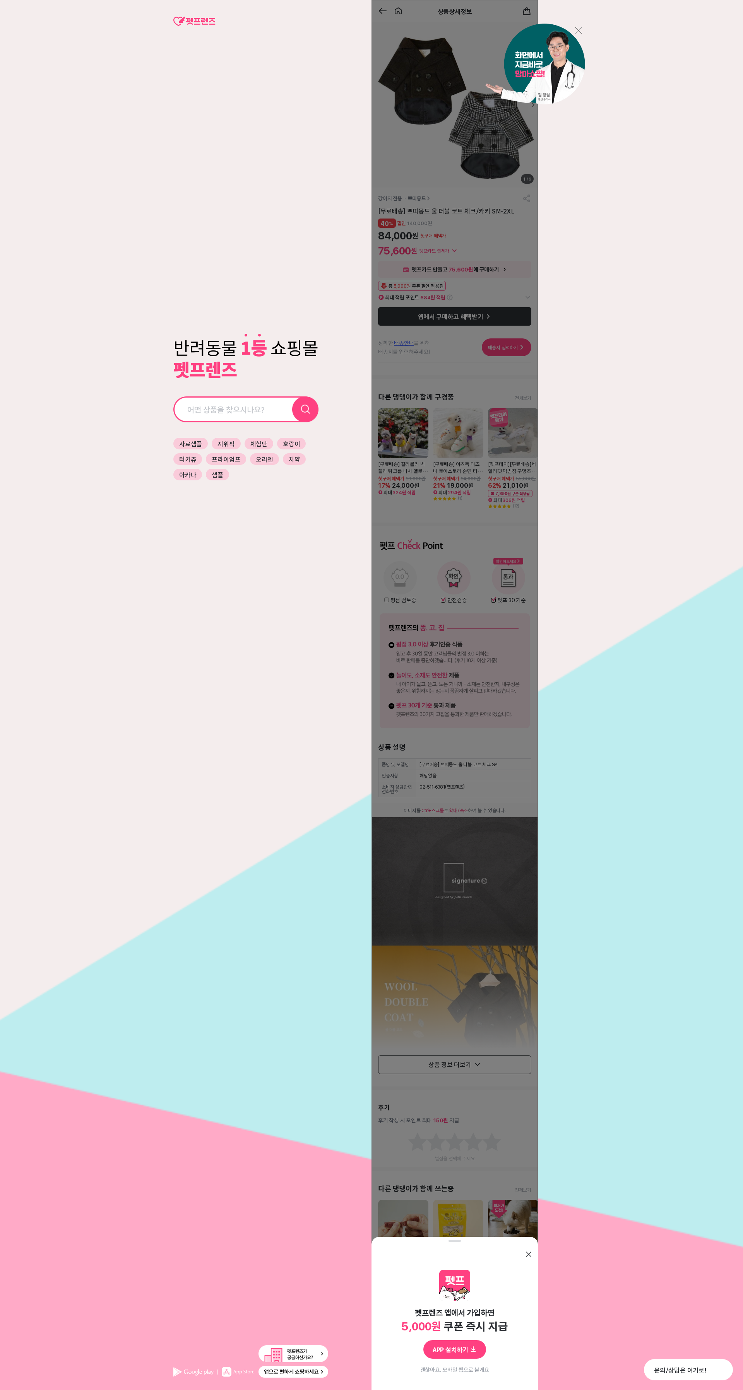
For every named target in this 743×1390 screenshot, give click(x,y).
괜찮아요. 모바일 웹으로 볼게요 (455, 1369)
